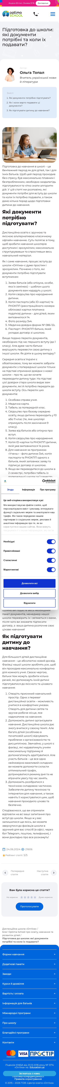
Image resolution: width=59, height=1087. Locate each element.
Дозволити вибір (29, 593)
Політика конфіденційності (28, 1076)
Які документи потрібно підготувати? (30, 98)
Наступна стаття (42, 873)
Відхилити (29, 603)
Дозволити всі (30, 583)
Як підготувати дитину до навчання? (29, 110)
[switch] (51, 551)
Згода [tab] (10, 489)
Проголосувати (29, 906)
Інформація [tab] (28, 489)
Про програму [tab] (48, 489)
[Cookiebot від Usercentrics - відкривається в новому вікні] (42, 481)
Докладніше (43, 3)
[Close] (57, 1)
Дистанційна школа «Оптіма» (19, 928)
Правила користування (28, 1079)
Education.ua (37, 1067)
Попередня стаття (17, 873)
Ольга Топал (32, 72)
